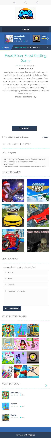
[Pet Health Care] (8, 357)
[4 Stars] (21, 65)
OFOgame (30, 435)
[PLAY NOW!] (9, 38)
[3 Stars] (19, 65)
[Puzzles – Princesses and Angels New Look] (20, 344)
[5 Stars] (23, 65)
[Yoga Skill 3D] (33, 371)
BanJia (13, 415)
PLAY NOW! (24, 128)
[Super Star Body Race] (33, 344)
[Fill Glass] (8, 344)
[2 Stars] (18, 65)
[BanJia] (33, 330)
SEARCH (26, 2)
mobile (18, 137)
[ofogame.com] (25, 13)
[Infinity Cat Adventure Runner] (8, 330)
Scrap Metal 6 (20, 47)
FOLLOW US (37, 2)
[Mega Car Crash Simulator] (20, 371)
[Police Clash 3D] (20, 357)
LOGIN (14, 2)
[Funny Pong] (33, 357)
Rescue (14, 404)
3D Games (11, 137)
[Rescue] (20, 330)
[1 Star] (16, 65)
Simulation (25, 137)
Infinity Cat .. (16, 392)
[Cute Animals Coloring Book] (8, 371)
